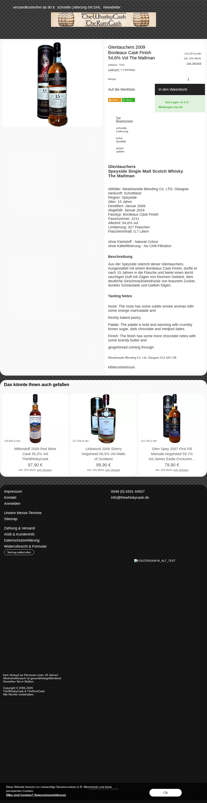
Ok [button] (165, 793)
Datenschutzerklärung (21, 540)
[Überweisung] (127, 528)
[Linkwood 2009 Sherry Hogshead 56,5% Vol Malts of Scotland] (103, 418)
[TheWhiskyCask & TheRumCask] (103, 14)
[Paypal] (143, 528)
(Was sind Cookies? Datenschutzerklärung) (36, 795)
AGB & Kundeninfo (19, 534)
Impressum (13, 491)
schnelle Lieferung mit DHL (79, 7)
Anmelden (12, 504)
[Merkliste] (185, 7)
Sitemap (10, 519)
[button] (7, 7)
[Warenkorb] (192, 7)
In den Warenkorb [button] (172, 89)
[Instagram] (120, 512)
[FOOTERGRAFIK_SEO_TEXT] (154, 560)
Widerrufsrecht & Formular (25, 546)
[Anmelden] (178, 7)
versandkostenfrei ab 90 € (34, 7)
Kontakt (10, 497)
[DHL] (112, 528)
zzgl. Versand (44, 470)
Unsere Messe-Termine (23, 513)
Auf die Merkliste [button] (121, 89)
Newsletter (111, 7)
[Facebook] (110, 512)
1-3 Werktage (121, 69)
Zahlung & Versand (19, 528)
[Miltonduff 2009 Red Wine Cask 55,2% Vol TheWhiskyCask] (35, 418)
